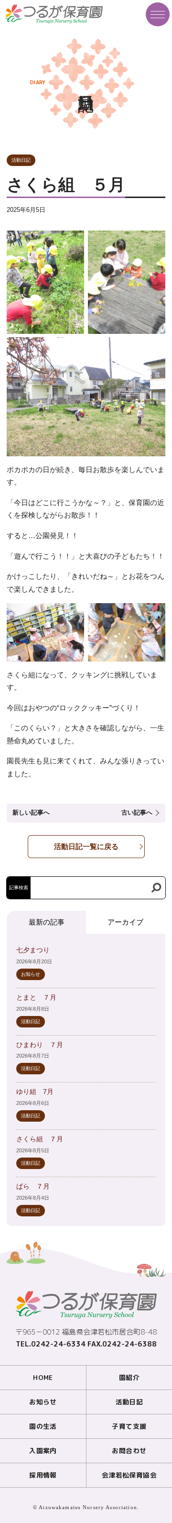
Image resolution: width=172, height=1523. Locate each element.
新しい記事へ (31, 812)
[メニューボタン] (158, 14)
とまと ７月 (36, 997)
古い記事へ (136, 812)
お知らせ (30, 974)
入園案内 (43, 1450)
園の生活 (43, 1426)
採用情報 (43, 1474)
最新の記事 (46, 922)
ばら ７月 (33, 1186)
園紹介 (129, 1377)
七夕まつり (33, 950)
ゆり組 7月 (35, 1091)
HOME (43, 1377)
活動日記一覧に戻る (86, 846)
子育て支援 (129, 1426)
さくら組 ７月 (39, 1139)
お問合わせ (129, 1450)
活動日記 (21, 160)
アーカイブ (125, 922)
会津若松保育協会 (129, 1474)
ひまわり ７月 (39, 1044)
